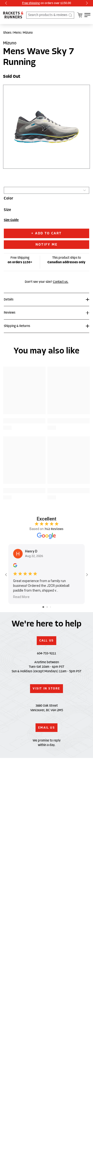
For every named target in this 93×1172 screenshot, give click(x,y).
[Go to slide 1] (43, 607)
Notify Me (46, 244)
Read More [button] (21, 597)
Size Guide (11, 220)
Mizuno (28, 33)
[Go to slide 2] (47, 607)
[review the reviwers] (15, 566)
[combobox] (50, 15)
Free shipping (31, 3)
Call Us (46, 640)
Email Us (46, 727)
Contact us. (60, 282)
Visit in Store (46, 688)
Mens (17, 33)
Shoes (7, 33)
